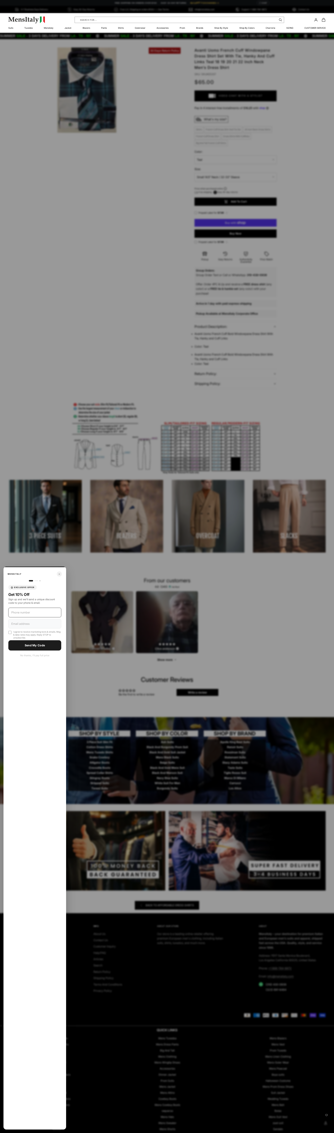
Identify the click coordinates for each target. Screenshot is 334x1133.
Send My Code (35, 645)
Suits (10, 28)
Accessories (163, 28)
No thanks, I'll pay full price (34, 655)
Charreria (270, 28)
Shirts (121, 28)
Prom (182, 28)
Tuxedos (28, 28)
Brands (199, 28)
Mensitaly (48, 28)
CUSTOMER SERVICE (315, 28)
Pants (104, 28)
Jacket (68, 28)
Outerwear (140, 28)
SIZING (289, 28)
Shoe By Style (221, 28)
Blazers (86, 28)
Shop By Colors (247, 28)
